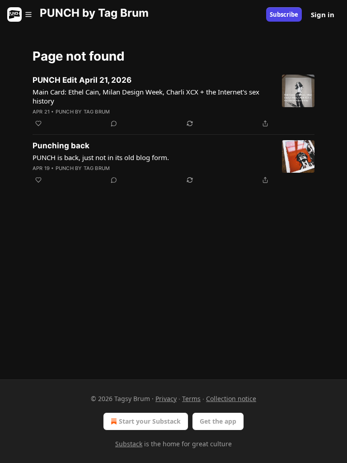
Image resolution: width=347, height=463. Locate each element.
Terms (191, 398)
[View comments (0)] (114, 123)
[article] (173, 102)
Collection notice (231, 398)
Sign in (322, 14)
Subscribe (284, 14)
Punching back (61, 145)
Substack (128, 443)
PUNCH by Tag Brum (83, 112)
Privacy (166, 398)
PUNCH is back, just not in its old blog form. (101, 157)
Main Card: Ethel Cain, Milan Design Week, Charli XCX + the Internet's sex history (146, 96)
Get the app (218, 421)
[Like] (38, 123)
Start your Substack (150, 421)
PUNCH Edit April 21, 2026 (82, 80)
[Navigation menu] (19, 14)
